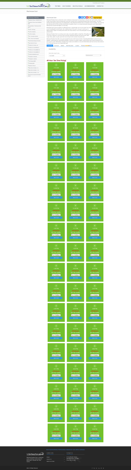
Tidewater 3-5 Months (33, 56)
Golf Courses (66, 6)
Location (77, 45)
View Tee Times (97, 18)
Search (102, 2)
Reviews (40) (86, 45)
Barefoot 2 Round (32, 65)
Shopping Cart (97, 2)
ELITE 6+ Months (32, 34)
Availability (50, 45)
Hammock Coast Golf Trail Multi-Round (34, 75)
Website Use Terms (50, 461)
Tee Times (57, 6)
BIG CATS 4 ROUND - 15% (34, 72)
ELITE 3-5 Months (32, 31)
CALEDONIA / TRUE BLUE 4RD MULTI (34, 26)
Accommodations (90, 6)
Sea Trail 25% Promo (33, 43)
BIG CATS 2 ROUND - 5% (33, 67)
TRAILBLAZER (31, 63)
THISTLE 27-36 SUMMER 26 (34, 49)
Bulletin (62, 45)
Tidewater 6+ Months (33, 58)
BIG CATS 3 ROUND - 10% (34, 70)
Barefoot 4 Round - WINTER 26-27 (35, 20)
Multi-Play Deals (78, 6)
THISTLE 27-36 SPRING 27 (34, 47)
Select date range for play (54, 53)
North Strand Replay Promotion (35, 40)
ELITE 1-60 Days (32, 29)
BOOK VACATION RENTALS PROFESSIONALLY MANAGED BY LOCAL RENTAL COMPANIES (65, 449)
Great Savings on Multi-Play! (33, 17)
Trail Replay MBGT (32, 61)
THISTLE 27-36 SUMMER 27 (34, 52)
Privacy (48, 457)
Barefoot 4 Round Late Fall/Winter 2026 (34, 23)
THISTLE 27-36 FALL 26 (33, 45)
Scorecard (56, 45)
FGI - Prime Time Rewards (34, 38)
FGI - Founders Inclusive (33, 36)
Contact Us (100, 6)
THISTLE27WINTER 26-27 (34, 54)
